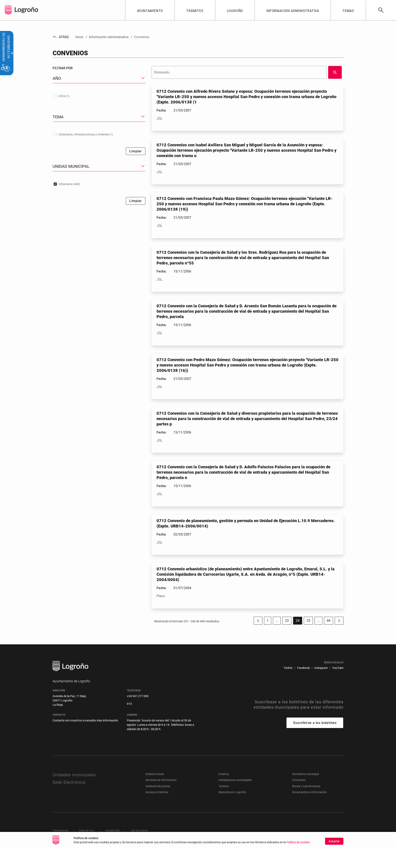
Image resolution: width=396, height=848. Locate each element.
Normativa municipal (305, 774)
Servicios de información (161, 780)
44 (330, 622)
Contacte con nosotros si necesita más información (85, 720)
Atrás (61, 37)
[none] (8, 10)
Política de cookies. (298, 842)
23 (288, 622)
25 (309, 622)
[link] (381, 10)
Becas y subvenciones (306, 786)
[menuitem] (150, 10)
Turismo (224, 786)
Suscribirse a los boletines (315, 723)
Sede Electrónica (69, 782)
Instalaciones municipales (235, 780)
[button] (277, 621)
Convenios (299, 780)
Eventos (224, 774)
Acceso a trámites (156, 792)
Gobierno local (154, 774)
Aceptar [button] (334, 841)
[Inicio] (26, 10)
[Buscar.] (335, 72)
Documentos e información (309, 792)
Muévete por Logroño (232, 792)
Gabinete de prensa (157, 786)
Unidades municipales (74, 774)
